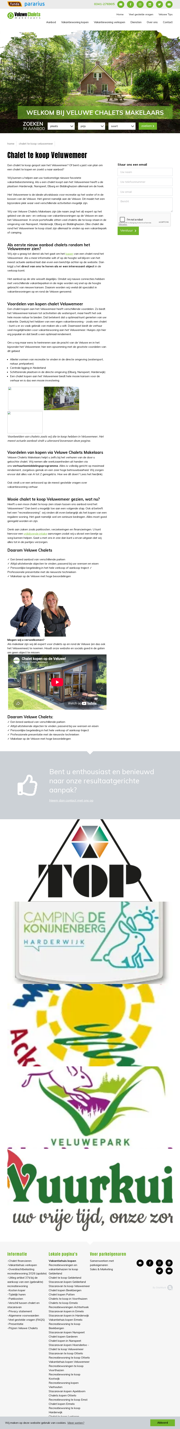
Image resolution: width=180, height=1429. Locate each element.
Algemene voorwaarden (24, 1315)
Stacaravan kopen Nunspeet (67, 1332)
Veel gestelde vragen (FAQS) (26, 1319)
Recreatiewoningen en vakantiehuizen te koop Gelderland (63, 1269)
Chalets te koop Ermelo (63, 1303)
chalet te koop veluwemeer (36, 143)
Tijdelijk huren (17, 1294)
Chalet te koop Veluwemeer (66, 1349)
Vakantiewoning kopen (75, 22)
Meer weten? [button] (76, 1422)
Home (120, 14)
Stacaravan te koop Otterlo (66, 1353)
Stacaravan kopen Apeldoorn (67, 1391)
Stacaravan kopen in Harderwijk (69, 1315)
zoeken (146, 126)
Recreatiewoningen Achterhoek (69, 1307)
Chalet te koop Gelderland (65, 1277)
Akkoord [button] (162, 1422)
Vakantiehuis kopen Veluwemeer (69, 1361)
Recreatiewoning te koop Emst (68, 1399)
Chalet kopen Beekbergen (65, 1290)
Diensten (136, 22)
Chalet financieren (20, 1260)
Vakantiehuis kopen (62, 1260)
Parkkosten (16, 1298)
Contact (168, 22)
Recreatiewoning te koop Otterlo (69, 1357)
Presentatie (16, 1324)
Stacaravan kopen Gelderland (67, 1282)
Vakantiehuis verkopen (22, 1265)
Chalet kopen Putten (62, 1294)
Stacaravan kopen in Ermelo (66, 1311)
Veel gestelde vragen (141, 14)
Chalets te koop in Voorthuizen (68, 1298)
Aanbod (51, 22)
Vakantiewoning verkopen (109, 22)
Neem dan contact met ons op (71, 800)
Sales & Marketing (101, 1269)
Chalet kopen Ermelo (62, 1404)
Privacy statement (20, 1311)
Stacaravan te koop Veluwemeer (69, 1286)
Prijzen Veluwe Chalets (23, 1328)
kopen (69, 253)
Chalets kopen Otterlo (62, 1395)
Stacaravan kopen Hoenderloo (68, 1345)
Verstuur (127, 230)
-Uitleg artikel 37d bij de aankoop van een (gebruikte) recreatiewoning (25, 1282)
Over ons (152, 22)
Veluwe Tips (166, 14)
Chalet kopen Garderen (63, 1336)
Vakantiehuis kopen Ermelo (65, 1319)
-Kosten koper (16, 1290)
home (10, 143)
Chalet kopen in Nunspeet (65, 1340)
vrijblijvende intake (35, 533)
